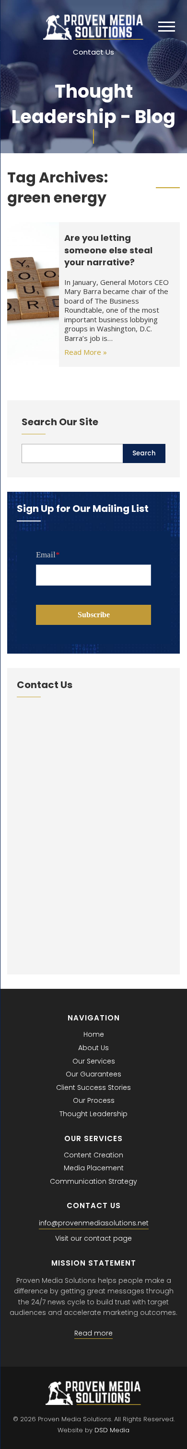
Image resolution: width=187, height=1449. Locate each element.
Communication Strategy (93, 1181)
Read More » (85, 352)
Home (93, 1034)
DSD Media (111, 1430)
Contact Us (93, 52)
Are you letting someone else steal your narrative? (108, 250)
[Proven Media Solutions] (93, 37)
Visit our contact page (93, 1238)
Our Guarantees (93, 1074)
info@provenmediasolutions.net (94, 1223)
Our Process (94, 1100)
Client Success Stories (93, 1087)
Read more (93, 1333)
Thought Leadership (93, 1114)
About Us (93, 1048)
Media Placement (94, 1168)
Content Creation (93, 1155)
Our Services (93, 1061)
